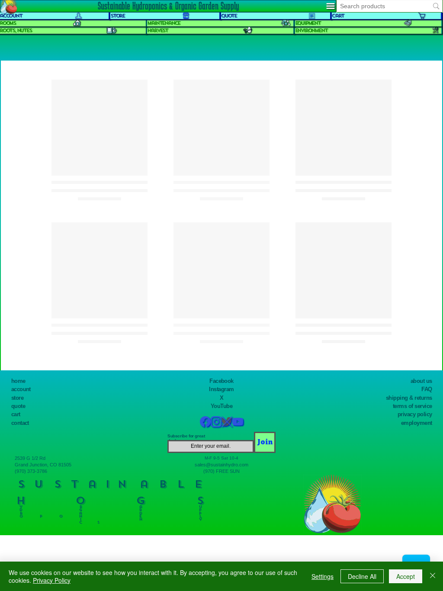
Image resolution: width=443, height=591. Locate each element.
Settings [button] (322, 576)
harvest (157, 30)
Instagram (221, 389)
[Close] (432, 576)
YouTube (221, 406)
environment (311, 30)
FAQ (426, 389)
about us (421, 381)
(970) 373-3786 (31, 471)
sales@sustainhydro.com (221, 464)
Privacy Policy (52, 580)
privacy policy (415, 414)
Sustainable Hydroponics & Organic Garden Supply (168, 5)
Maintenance (163, 23)
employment (416, 423)
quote (18, 406)
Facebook (221, 381)
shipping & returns (409, 398)
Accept (405, 576)
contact (20, 423)
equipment (308, 23)
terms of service (412, 406)
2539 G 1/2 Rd (30, 458)
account (21, 389)
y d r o (21, 510)
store (17, 398)
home (18, 381)
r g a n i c (81, 513)
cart (15, 414)
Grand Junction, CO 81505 (43, 464)
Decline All (362, 576)
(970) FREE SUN (221, 471)
